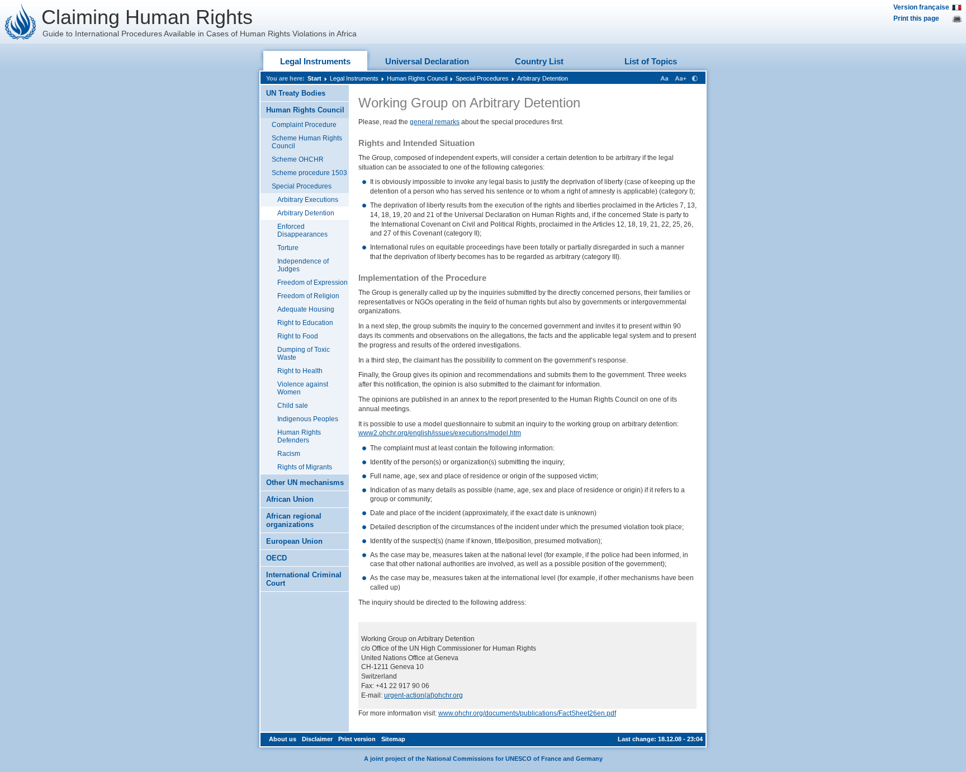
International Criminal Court (304, 579)
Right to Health (300, 371)
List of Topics (650, 61)
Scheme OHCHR (298, 159)
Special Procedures (482, 78)
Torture (288, 248)
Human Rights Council (417, 78)
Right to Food (297, 336)
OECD (276, 558)
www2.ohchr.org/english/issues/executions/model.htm (439, 433)
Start (314, 78)
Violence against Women (302, 388)
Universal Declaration (427, 61)
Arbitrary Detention (542, 78)
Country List (539, 61)
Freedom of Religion (308, 296)
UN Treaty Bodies (295, 93)
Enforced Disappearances (302, 230)
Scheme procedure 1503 (309, 173)
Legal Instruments (315, 61)
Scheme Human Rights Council (307, 142)
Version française (921, 7)
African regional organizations (293, 520)
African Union (290, 499)
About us (282, 739)
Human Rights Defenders (299, 436)
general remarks (435, 122)
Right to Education (305, 323)
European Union (294, 541)
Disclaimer (317, 739)
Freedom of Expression (312, 282)
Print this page (916, 18)
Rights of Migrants (304, 467)
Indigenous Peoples (307, 419)
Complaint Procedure (304, 125)
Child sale (292, 405)
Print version (357, 739)
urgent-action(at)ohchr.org (423, 695)
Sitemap (393, 739)
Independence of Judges (303, 265)
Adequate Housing (305, 309)
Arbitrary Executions (307, 200)
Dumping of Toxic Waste (303, 353)
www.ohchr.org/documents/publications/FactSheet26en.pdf (527, 713)
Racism (288, 454)
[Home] (20, 22)
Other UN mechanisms (305, 482)
